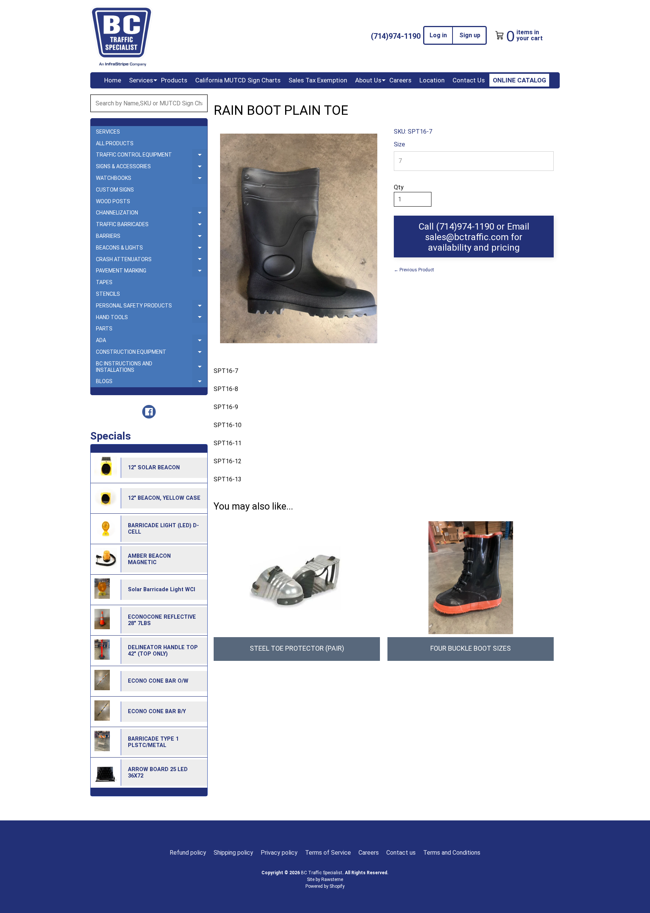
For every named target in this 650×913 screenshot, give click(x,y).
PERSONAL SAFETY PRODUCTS (151, 307)
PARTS (104, 329)
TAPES (104, 282)
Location (432, 80)
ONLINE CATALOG (519, 80)
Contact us (401, 852)
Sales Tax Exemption (318, 80)
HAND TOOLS (151, 318)
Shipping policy (233, 852)
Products (174, 80)
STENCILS (108, 294)
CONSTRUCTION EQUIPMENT (151, 353)
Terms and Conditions (451, 852)
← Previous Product (414, 269)
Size (399, 144)
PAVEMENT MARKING (151, 272)
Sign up (469, 35)
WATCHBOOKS (151, 179)
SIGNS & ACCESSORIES (151, 167)
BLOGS (151, 382)
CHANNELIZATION (151, 214)
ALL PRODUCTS (115, 143)
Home (112, 80)
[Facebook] (149, 411)
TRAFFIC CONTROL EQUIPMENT (151, 156)
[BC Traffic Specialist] (121, 36)
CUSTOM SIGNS (115, 190)
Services (141, 80)
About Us (368, 80)
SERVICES (108, 132)
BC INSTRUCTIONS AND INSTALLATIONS (151, 367)
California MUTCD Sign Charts (238, 80)
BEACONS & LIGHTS (151, 249)
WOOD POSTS (113, 201)
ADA (151, 341)
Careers (400, 80)
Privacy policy (279, 852)
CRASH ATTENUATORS (151, 260)
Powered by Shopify (325, 886)
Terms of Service (328, 852)
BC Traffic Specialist (321, 872)
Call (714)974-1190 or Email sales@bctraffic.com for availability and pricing (474, 237)
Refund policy (188, 852)
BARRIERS (151, 237)
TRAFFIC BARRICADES (151, 225)
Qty (399, 187)
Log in (438, 35)
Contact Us (469, 80)
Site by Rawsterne (325, 879)
